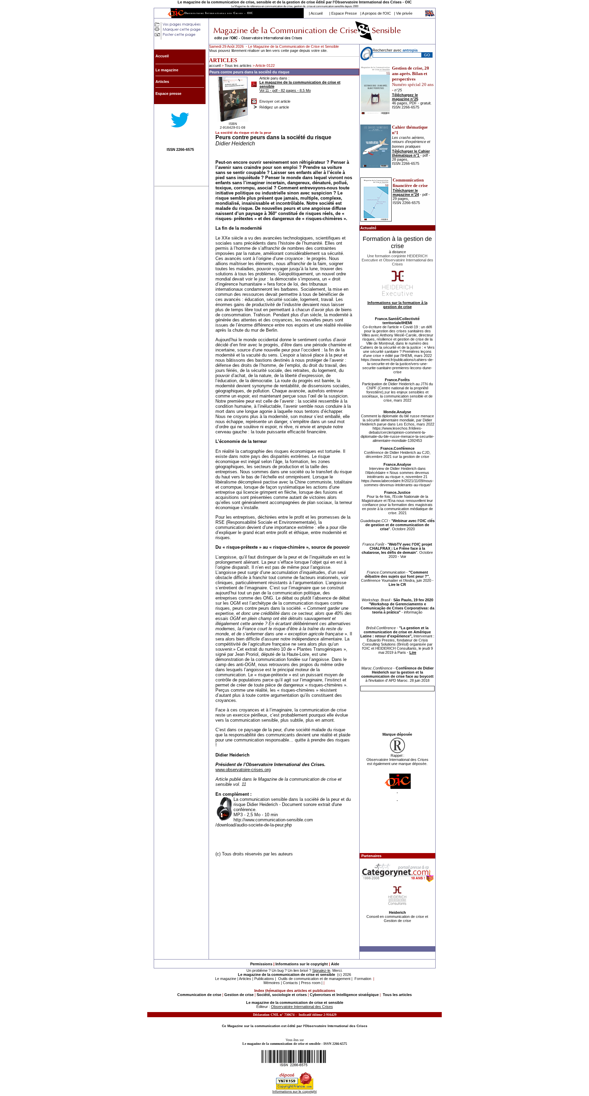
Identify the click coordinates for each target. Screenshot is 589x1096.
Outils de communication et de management (314, 979)
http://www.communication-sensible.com (273, 819)
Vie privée (404, 13)
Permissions (261, 964)
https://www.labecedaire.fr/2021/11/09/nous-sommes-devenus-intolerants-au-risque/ (397, 483)
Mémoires (271, 983)
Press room (310, 983)
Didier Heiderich (235, 143)
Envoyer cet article (274, 101)
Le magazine (225, 979)
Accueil (316, 13)
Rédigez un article (274, 107)
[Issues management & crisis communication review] (430, 15)
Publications (264, 979)
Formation (362, 979)
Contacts (290, 983)
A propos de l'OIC (376, 13)
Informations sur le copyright (301, 964)
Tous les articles (239, 65)
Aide (335, 964)
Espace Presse (344, 13)
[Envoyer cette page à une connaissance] (254, 99)
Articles (245, 979)
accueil (215, 65)
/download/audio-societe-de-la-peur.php (253, 824)
